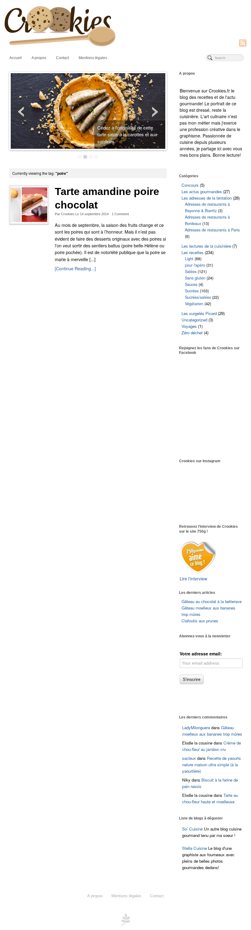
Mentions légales (93, 58)
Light (189, 258)
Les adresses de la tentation (207, 198)
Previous (22, 112)
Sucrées (192, 291)
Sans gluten (195, 278)
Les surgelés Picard (199, 313)
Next (154, 112)
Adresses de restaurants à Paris (212, 230)
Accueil (15, 58)
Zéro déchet (192, 333)
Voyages (189, 326)
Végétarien (194, 303)
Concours (190, 185)
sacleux (189, 758)
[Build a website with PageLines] (125, 919)
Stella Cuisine (195, 848)
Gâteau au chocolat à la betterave (212, 601)
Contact (62, 58)
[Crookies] (125, 26)
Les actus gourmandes (202, 191)
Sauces (191, 284)
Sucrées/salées (198, 297)
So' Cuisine (192, 829)
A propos (39, 58)
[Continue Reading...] (75, 268)
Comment (120, 214)
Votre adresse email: (201, 654)
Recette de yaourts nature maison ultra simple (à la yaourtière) (211, 764)
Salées (191, 271)
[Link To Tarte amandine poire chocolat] (29, 204)
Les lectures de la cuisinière (206, 246)
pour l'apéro (195, 265)
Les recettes (193, 252)
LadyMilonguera (196, 727)
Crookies (67, 214)
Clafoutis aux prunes (200, 621)
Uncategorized (194, 320)
